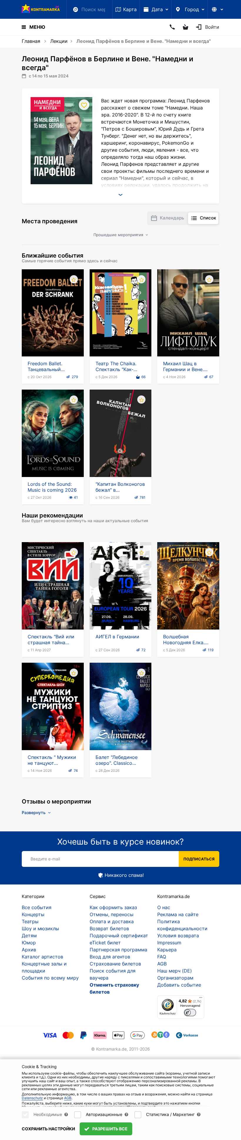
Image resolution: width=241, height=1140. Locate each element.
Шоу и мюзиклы (40, 928)
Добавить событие (179, 985)
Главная (31, 41)
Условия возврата (178, 935)
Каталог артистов (42, 957)
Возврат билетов (109, 928)
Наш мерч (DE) (174, 971)
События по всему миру (50, 978)
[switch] (190, 1012)
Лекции (59, 41)
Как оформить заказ (113, 907)
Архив (29, 950)
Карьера (167, 950)
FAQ (161, 957)
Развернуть (34, 812)
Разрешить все (109, 1128)
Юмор (29, 943)
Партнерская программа (118, 950)
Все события (36, 907)
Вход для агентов (110, 957)
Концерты (33, 914)
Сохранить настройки (48, 1128)
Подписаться (199, 859)
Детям (29, 935)
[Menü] (200, 998)
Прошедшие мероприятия (118, 234)
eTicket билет (105, 943)
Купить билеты (53, 339)
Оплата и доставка (112, 921)
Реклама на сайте (177, 914)
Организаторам (175, 978)
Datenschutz (32, 1098)
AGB (162, 964)
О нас (163, 907)
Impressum (169, 943)
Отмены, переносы (111, 914)
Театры (30, 921)
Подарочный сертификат (119, 935)
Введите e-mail (45, 858)
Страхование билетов (115, 964)
